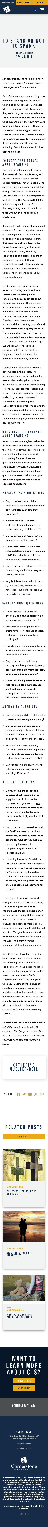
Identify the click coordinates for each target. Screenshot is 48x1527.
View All (24, 1136)
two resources (37, 337)
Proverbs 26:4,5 (14, 852)
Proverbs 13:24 (30, 199)
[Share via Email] (42, 1094)
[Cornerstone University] (7, 9)
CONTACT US (24, 1448)
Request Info (24, 1380)
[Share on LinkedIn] (30, 1094)
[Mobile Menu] (42, 9)
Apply (40, 2)
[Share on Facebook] (18, 1094)
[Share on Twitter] (24, 1094)
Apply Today (24, 1387)
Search (35, 10)
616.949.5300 (8, 2)
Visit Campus (24, 2)
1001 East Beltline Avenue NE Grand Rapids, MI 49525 (24, 1437)
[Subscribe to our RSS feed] (35, 1094)
